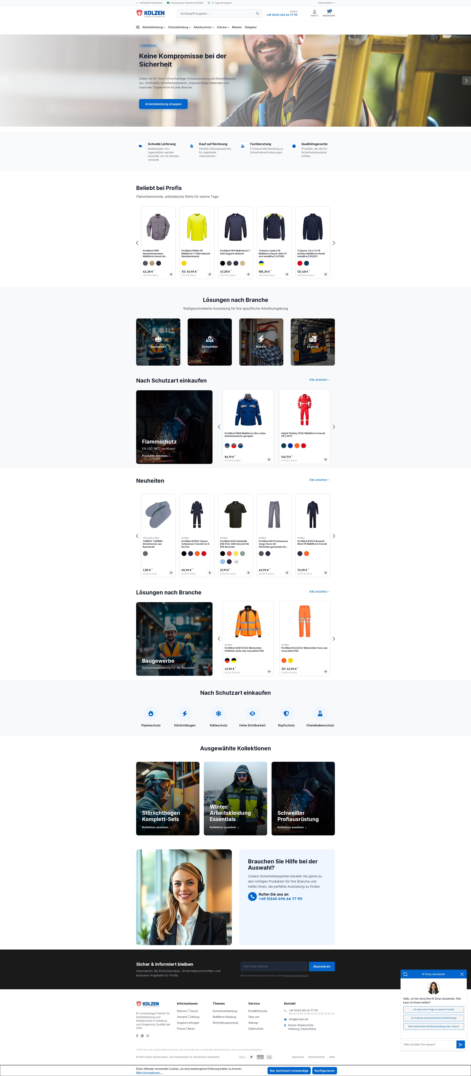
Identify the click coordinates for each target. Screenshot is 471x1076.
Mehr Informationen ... (149, 1072)
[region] (235, 243)
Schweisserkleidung (225, 1010)
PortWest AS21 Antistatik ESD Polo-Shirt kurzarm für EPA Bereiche (234, 544)
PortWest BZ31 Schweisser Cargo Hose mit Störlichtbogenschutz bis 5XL (273, 544)
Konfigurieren (325, 1071)
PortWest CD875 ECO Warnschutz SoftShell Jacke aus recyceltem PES (244, 649)
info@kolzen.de (298, 1019)
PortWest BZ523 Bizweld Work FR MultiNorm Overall (312, 542)
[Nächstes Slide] (466, 80)
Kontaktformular (257, 1010)
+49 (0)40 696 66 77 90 (282, 14)
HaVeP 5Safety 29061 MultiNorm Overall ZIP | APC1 (303, 435)
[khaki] (152, 263)
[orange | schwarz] (227, 660)
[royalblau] (290, 445)
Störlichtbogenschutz (225, 1022)
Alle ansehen (318, 379)
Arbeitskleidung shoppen (163, 104)
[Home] (137, 26)
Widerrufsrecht (316, 1057)
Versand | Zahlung (188, 1016)
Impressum (298, 1057)
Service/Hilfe (325, 2)
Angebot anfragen (188, 1022)
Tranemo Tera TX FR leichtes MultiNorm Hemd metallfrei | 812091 (311, 253)
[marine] (306, 263)
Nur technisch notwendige (289, 1071)
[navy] (158, 263)
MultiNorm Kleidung (224, 1016)
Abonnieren (321, 966)
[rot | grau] (233, 445)
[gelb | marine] (261, 263)
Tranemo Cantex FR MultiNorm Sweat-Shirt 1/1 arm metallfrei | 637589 (273, 253)
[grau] (145, 263)
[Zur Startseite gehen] (154, 13)
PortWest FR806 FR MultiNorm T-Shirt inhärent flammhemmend (195, 253)
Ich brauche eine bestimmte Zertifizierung (433, 1018)
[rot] (299, 263)
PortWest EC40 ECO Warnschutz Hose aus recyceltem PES (304, 649)
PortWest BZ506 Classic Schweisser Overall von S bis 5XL (195, 544)
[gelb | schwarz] (233, 660)
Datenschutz (255, 1028)
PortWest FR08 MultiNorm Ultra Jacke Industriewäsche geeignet (245, 435)
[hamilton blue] (222, 561)
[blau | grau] (240, 445)
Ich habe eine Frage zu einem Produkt (433, 1009)
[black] (184, 553)
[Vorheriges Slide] (4, 80)
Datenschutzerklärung (296, 975)
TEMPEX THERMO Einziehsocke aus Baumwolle (153, 544)
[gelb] (184, 263)
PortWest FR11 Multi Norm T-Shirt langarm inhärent (235, 252)
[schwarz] (222, 263)
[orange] (297, 445)
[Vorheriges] (137, 243)
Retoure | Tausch (187, 1010)
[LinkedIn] (142, 1035)
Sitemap (253, 1022)
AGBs (332, 1057)
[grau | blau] (227, 445)
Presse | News (186, 1028)
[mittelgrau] (145, 553)
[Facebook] (137, 1035)
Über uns (253, 1016)
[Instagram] (147, 1035)
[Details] (171, 274)
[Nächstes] (334, 243)
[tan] (242, 263)
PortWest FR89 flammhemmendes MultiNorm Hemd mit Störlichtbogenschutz (154, 253)
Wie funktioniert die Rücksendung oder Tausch (433, 1026)
